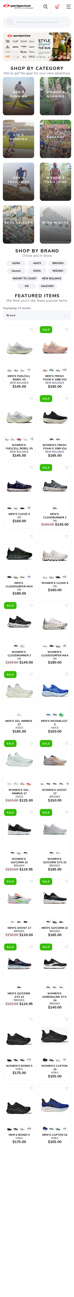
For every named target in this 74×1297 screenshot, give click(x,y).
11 (56, 57)
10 (52, 57)
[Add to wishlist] (31, 330)
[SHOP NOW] (37, 46)
